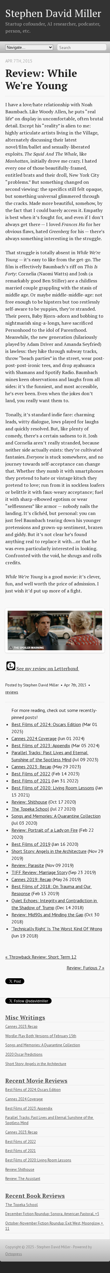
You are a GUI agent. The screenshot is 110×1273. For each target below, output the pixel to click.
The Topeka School (30, 809)
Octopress (13, 1254)
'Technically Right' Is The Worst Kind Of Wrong (56, 929)
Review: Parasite (27, 865)
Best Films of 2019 (30, 844)
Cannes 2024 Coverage (34, 738)
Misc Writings (25, 1017)
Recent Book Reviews (35, 1195)
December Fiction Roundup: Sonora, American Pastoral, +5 (52, 1213)
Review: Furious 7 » (85, 968)
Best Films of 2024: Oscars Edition (46, 724)
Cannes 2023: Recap (31, 766)
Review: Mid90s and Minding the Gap (47, 914)
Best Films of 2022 (30, 774)
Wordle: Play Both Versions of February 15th (40, 1035)
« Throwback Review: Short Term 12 (41, 957)
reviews (11, 692)
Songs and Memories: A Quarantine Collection (56, 816)
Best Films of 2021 (30, 781)
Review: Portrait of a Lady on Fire (44, 830)
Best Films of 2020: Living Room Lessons (52, 788)
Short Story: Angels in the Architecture (49, 851)
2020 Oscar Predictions (24, 1054)
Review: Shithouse (29, 802)
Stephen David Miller (53, 13)
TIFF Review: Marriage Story (39, 872)
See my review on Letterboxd (47, 668)
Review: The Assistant (22, 1178)
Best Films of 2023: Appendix (40, 745)
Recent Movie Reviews (36, 1080)
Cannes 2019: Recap (31, 879)
